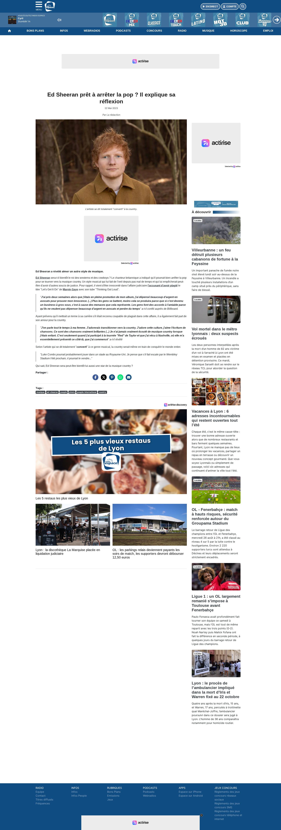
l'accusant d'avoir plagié (163, 285)
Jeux (110, 799)
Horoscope (238, 30)
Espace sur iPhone (190, 791)
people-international (86, 392)
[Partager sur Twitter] (103, 378)
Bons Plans (35, 30)
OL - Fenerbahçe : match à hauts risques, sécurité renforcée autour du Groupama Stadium (215, 516)
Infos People (79, 795)
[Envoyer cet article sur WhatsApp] (119, 378)
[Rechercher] (242, 6)
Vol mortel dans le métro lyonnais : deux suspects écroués (215, 333)
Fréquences (43, 803)
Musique (208, 30)
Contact (41, 795)
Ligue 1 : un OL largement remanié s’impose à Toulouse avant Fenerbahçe (216, 603)
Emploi (268, 30)
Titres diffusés (44, 799)
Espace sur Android (191, 795)
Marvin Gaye (70, 289)
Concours (154, 30)
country (102, 392)
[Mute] (59, 20)
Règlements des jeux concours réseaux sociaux (227, 795)
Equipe (40, 791)
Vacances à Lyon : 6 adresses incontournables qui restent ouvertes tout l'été (216, 418)
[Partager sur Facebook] (94, 378)
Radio (182, 30)
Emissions (113, 795)
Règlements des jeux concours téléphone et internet (228, 815)
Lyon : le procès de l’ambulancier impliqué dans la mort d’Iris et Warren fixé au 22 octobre (215, 690)
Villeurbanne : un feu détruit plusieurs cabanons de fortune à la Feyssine (215, 257)
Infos (64, 30)
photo (72, 392)
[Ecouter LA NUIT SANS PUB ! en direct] (216, 204)
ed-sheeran (52, 392)
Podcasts (123, 30)
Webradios (92, 30)
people (63, 392)
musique (40, 392)
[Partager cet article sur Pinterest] (111, 378)
